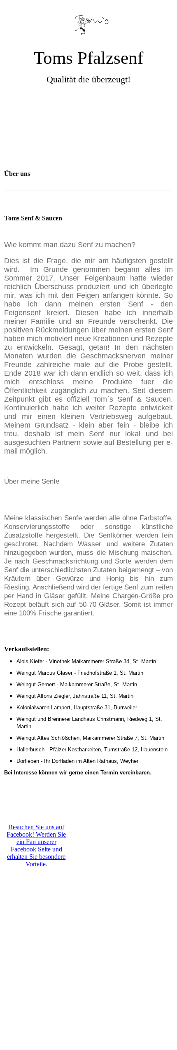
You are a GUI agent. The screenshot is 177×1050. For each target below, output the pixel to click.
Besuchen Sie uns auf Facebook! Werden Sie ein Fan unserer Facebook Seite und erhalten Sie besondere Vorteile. (36, 845)
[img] (88, 23)
